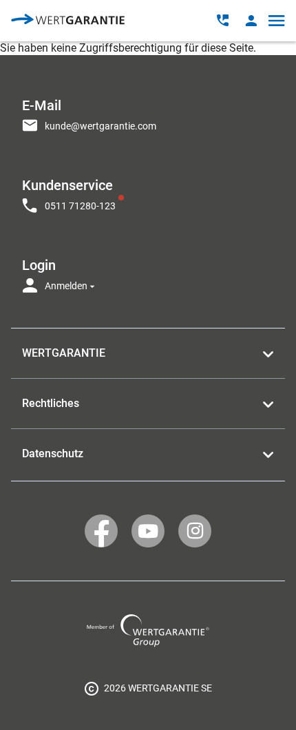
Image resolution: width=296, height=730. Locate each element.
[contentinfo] (148, 688)
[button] (251, 20)
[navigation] (148, 191)
